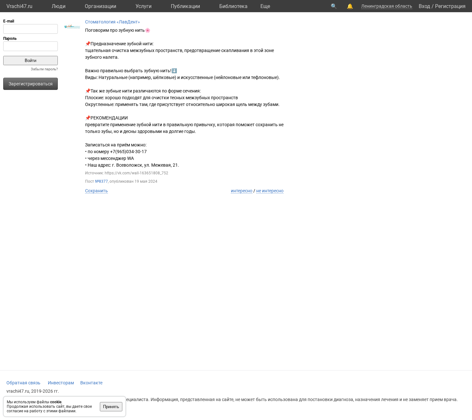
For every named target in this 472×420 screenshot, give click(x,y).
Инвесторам (61, 382)
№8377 (101, 181)
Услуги (143, 6)
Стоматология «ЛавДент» (112, 21)
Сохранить (96, 190)
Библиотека (233, 6)
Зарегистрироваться (31, 83)
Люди (59, 6)
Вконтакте (91, 382)
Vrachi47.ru (19, 6)
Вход (424, 6)
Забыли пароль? (44, 69)
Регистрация (450, 6)
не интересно (270, 190)
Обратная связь (23, 382)
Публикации (185, 6)
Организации (100, 6)
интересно (241, 190)
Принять (111, 406)
